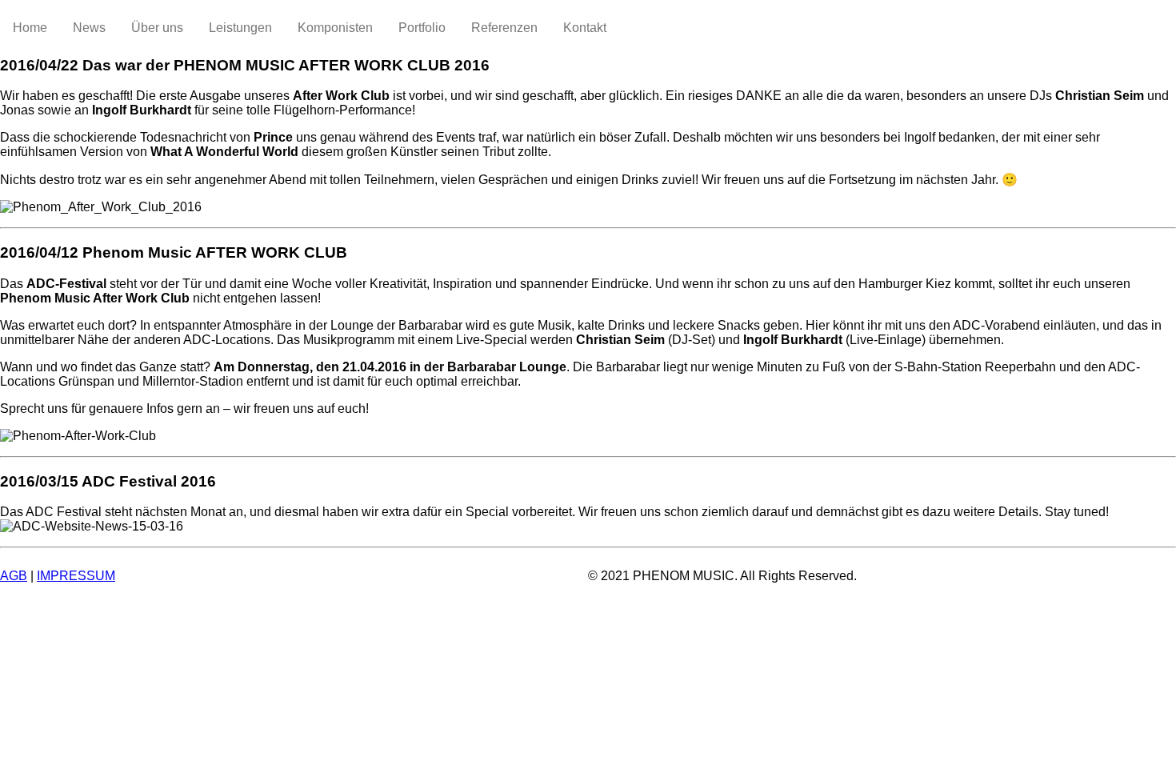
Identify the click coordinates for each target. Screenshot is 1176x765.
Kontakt (584, 27)
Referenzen (504, 27)
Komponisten (335, 27)
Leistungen (240, 27)
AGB (13, 576)
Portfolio (422, 27)
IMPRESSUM (76, 576)
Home (30, 27)
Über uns (157, 27)
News (89, 27)
